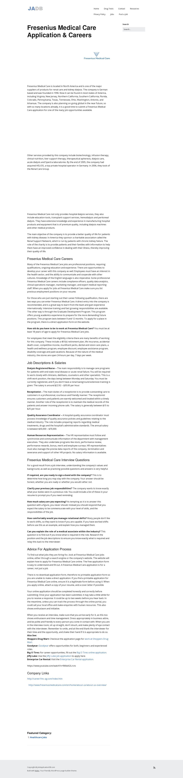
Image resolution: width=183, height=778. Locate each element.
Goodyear (43, 645)
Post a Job (123, 14)
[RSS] (154, 767)
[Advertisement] (68, 88)
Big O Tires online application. (92, 652)
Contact (121, 8)
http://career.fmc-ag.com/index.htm (44, 678)
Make (37, 770)
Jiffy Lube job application (58, 656)
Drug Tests (108, 8)
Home (96, 8)
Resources (134, 8)
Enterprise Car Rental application (76, 659)
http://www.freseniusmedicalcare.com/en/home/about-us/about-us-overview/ (68, 685)
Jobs (112, 14)
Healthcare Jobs (38, 737)
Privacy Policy (99, 14)
